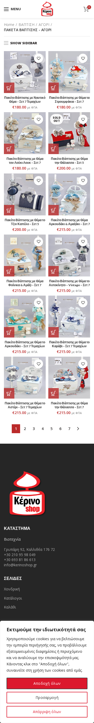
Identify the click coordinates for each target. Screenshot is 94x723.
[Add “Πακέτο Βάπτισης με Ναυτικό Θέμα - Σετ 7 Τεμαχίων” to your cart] (9, 88)
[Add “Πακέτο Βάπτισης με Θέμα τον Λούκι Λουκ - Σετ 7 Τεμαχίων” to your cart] (9, 149)
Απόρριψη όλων (47, 711)
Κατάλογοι (13, 598)
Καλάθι (10, 607)
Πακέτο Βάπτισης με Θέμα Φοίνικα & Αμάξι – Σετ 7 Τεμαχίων (25, 285)
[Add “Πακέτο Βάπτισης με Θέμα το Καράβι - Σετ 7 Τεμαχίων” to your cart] (53, 332)
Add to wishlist (38, 58)
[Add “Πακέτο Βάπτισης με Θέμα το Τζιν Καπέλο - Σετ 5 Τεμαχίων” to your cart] (9, 210)
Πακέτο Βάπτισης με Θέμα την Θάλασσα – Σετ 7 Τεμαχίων (69, 407)
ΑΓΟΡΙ (44, 24)
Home (9, 24)
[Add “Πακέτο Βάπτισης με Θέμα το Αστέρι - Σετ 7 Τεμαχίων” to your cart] (9, 393)
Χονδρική (12, 588)
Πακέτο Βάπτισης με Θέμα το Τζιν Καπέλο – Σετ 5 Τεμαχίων (25, 224)
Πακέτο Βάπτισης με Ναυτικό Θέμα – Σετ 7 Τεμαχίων (24, 100)
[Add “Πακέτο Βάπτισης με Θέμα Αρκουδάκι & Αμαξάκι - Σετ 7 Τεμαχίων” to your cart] (53, 210)
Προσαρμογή (47, 697)
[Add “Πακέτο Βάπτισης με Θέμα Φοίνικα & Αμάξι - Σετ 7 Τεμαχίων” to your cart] (9, 271)
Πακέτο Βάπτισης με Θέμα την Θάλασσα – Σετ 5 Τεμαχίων (69, 162)
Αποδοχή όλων (47, 683)
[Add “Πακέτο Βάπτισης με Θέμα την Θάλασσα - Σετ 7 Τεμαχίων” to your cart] (53, 393)
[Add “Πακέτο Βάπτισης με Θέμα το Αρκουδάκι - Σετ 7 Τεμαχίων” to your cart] (9, 332)
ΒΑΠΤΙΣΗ (26, 24)
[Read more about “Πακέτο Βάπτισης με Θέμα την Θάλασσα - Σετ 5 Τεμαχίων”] (53, 149)
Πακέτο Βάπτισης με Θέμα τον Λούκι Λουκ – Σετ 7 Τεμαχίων (25, 162)
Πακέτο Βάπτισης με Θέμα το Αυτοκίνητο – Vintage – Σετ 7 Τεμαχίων (69, 285)
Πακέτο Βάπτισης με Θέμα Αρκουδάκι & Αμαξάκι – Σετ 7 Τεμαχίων (69, 224)
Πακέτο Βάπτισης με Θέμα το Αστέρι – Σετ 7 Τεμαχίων (25, 405)
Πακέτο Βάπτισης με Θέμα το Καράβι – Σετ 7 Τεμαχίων (69, 344)
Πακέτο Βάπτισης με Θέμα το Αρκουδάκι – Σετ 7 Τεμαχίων (25, 344)
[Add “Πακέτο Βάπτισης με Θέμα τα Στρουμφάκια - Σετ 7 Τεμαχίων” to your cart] (53, 88)
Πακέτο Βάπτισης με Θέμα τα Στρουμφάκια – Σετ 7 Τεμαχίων (69, 101)
